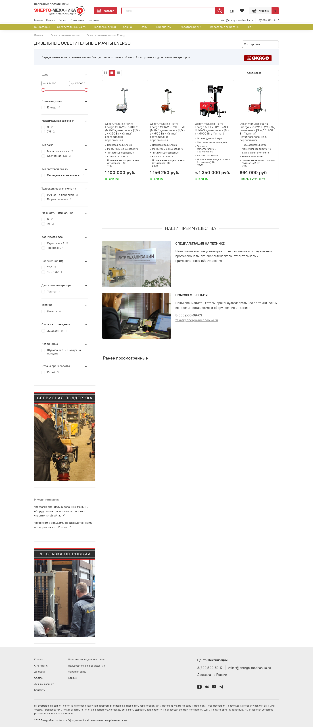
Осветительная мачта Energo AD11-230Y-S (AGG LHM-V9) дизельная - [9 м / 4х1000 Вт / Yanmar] (212, 128)
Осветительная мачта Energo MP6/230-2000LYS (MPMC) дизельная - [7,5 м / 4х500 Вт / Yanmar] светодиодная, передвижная (167, 132)
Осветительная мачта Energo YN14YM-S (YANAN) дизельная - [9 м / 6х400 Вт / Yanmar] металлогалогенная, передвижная (257, 132)
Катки (143, 27)
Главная (38, 20)
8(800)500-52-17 (268, 20)
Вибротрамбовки (190, 27)
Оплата (38, 677)
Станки (128, 27)
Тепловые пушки (105, 27)
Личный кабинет (44, 684)
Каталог (108, 10)
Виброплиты (163, 27)
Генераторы (42, 27)
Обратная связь (77, 671)
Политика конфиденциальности (86, 659)
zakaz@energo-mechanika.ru (236, 20)
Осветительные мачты (72, 27)
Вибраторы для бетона (223, 27)
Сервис (63, 20)
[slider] (43, 90)
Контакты (93, 20)
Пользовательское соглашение (86, 665)
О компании (77, 20)
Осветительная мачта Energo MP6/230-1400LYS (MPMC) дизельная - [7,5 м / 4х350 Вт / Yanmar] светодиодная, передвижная (123, 132)
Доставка (39, 671)
